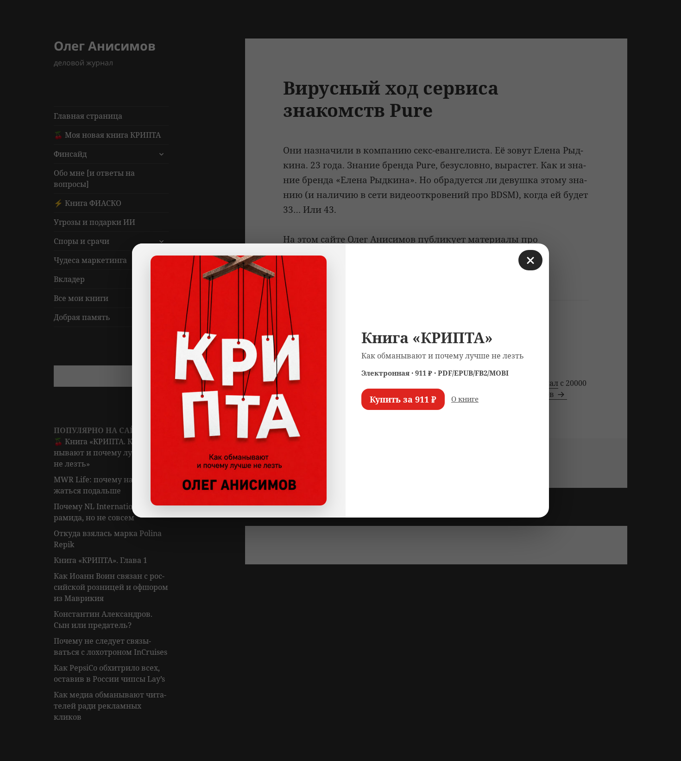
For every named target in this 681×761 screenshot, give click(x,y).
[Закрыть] (530, 260)
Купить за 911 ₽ (403, 399)
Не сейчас (385, 426)
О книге (465, 398)
